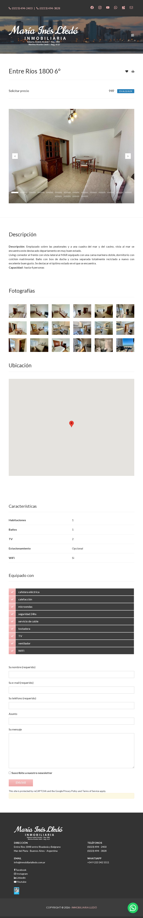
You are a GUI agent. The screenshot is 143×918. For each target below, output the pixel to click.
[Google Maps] (123, 7)
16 (67, 196)
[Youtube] (108, 7)
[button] (133, 908)
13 (119, 192)
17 (75, 196)
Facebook (20, 869)
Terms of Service (90, 791)
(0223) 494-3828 (50, 8)
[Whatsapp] (116, 7)
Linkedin (21, 877)
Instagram (22, 873)
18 (84, 196)
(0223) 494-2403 (22, 8)
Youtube (21, 881)
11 (102, 192)
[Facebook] (92, 7)
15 (58, 196)
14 (128, 192)
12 (110, 192)
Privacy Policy (70, 791)
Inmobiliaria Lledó (84, 907)
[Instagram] (100, 7)
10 (93, 192)
